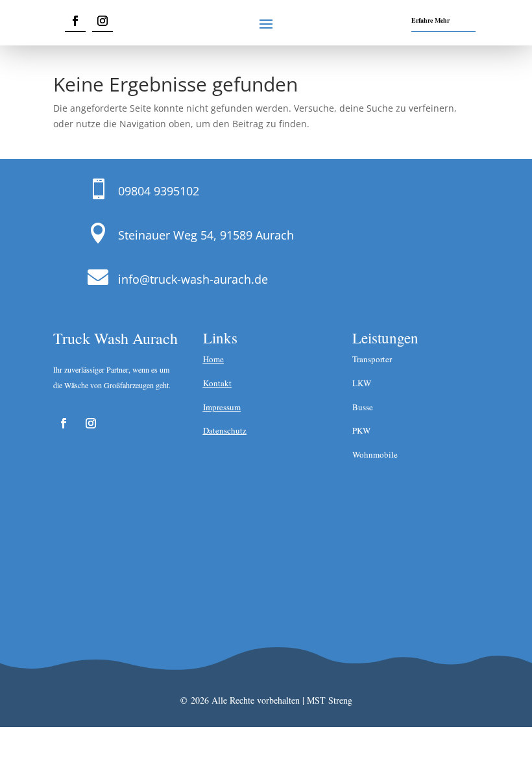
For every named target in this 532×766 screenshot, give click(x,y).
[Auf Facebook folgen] (75, 21)
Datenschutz (225, 430)
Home (213, 359)
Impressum (222, 407)
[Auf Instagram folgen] (102, 21)
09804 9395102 (158, 191)
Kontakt (217, 383)
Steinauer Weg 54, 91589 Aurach (206, 235)
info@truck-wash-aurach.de (193, 279)
